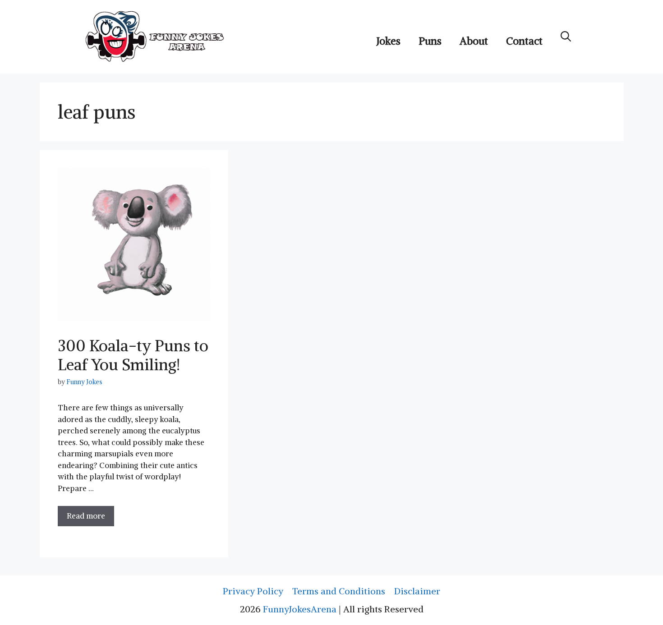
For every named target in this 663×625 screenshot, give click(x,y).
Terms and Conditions (338, 591)
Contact (524, 40)
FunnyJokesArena (299, 609)
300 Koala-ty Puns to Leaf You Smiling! (133, 355)
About (474, 40)
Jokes (388, 40)
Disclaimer (417, 591)
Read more (86, 516)
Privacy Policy (253, 591)
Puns (430, 40)
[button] (566, 36)
